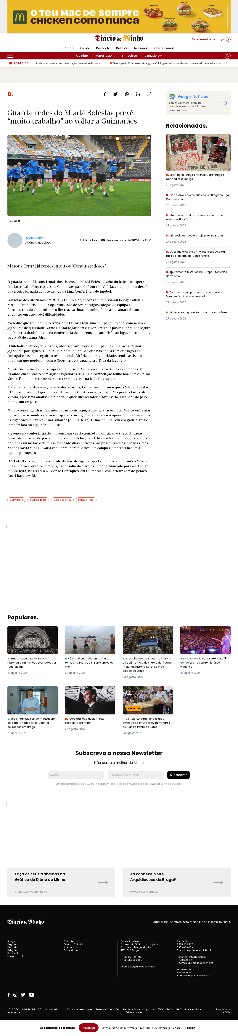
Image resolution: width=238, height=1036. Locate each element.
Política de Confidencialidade (184, 1009)
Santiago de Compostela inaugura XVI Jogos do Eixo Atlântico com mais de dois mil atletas (138, 63)
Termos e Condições (108, 1009)
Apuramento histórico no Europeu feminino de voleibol (191, 274)
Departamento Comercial (191, 957)
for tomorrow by (222, 1011)
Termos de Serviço (158, 783)
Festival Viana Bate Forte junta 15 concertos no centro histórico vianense (205, 632)
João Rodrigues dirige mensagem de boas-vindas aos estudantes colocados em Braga (32, 692)
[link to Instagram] (15, 995)
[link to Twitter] (23, 995)
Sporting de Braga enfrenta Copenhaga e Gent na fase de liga (197, 138)
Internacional (164, 48)
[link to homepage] (119, 39)
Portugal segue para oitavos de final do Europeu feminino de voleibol (196, 294)
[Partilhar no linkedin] (138, 94)
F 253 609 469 (185, 947)
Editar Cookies (134, 1012)
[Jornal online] (26, 41)
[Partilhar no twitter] (115, 94)
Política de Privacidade (129, 783)
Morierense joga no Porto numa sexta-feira (195, 314)
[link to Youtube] (31, 995)
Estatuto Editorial (73, 944)
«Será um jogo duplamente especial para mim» (85, 690)
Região (85, 48)
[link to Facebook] (8, 995)
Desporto (103, 48)
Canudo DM (153, 55)
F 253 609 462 (185, 960)
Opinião (82, 55)
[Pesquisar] (227, 56)
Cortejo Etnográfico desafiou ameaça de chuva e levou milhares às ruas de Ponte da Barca (145, 695)
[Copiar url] (149, 94)
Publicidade (71, 950)
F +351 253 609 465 (131, 960)
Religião (122, 48)
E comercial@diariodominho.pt (138, 966)
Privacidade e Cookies (79, 1009)
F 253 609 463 (185, 972)
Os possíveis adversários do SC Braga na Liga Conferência (197, 197)
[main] (119, 494)
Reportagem (105, 55)
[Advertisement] (119, 551)
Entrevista (129, 55)
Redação (182, 941)
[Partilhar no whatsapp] (127, 94)
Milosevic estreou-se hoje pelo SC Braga (196, 236)
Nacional (141, 48)
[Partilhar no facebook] (105, 94)
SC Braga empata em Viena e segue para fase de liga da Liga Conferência (197, 254)
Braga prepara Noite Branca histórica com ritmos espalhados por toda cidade (29, 632)
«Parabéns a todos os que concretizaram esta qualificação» (197, 217)
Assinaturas (71, 947)
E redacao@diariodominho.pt (194, 950)
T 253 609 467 (185, 944)
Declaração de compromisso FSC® (143, 1009)
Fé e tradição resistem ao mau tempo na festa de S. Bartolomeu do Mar (90, 632)
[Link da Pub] (119, 16)
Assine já (88, 1028)
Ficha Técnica (72, 941)
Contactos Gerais (130, 941)
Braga (69, 48)
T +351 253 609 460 (131, 957)
